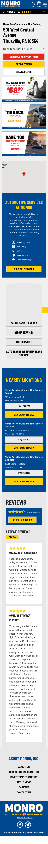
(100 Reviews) (33, 512)
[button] (24, 174)
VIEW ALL (12, 537)
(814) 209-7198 (24, 406)
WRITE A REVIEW (24, 519)
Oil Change (20, 251)
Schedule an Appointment (24, 56)
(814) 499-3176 (24, 72)
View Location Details (24, 414)
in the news (24, 782)
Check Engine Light (24, 259)
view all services (24, 269)
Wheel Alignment (23, 242)
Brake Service (22, 255)
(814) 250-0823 (24, 473)
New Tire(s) (21, 247)
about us (24, 766)
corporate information (24, 771)
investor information (24, 777)
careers (24, 787)
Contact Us (24, 792)
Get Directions (24, 64)
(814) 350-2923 (24, 439)
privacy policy (25, 817)
